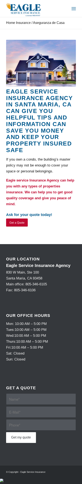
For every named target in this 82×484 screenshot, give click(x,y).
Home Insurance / (35, 23)
